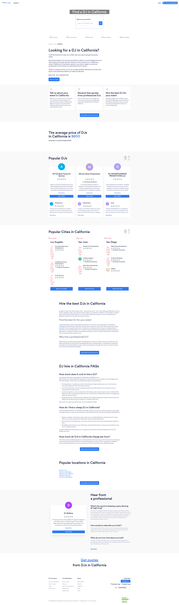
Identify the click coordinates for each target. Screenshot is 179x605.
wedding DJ (62, 326)
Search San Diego (117, 289)
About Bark (80, 582)
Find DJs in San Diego (65, 472)
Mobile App (52, 588)
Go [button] (100, 23)
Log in (159, 3)
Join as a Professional (68, 586)
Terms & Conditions (73, 601)
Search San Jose (89, 289)
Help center (65, 588)
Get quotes (89, 560)
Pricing (64, 584)
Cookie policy (83, 601)
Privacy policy (92, 601)
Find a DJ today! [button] (54, 79)
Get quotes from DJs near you (89, 115)
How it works (52, 584)
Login (50, 586)
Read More (94, 549)
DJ (55, 44)
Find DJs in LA (63, 470)
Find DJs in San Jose (64, 475)
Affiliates (79, 586)
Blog (78, 588)
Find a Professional (54, 582)
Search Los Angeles (61, 289)
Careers (79, 584)
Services (51, 44)
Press (78, 591)
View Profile (61, 196)
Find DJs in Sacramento (65, 477)
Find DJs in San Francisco (66, 474)
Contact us (126, 581)
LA (85, 379)
